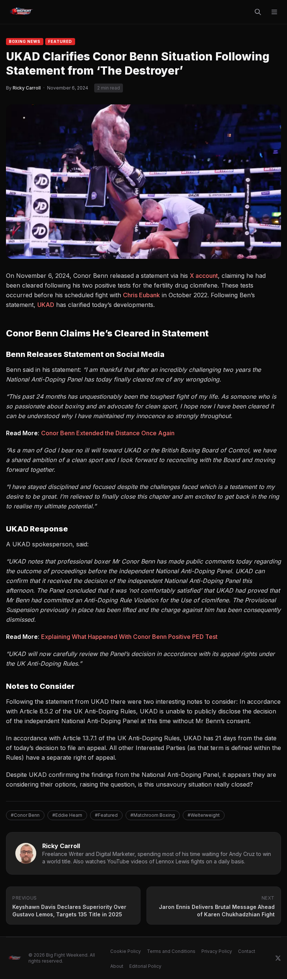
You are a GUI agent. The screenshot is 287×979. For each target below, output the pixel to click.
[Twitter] (278, 958)
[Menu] (274, 12)
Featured (60, 41)
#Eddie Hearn (67, 815)
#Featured (106, 815)
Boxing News (24, 41)
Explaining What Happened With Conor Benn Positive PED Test (129, 636)
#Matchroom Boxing (152, 815)
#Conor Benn (25, 815)
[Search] (258, 12)
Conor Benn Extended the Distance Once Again (108, 433)
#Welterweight (204, 815)
